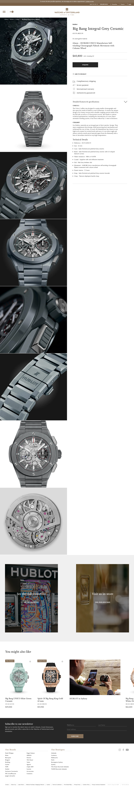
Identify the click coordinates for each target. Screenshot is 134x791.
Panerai (29, 757)
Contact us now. (90, 1)
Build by (125, 784)
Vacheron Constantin (11, 771)
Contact (7, 784)
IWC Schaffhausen (10, 773)
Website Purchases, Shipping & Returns (35, 784)
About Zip (13, 784)
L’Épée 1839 (30, 767)
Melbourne (54, 757)
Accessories (30, 771)
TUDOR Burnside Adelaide (59, 769)
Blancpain (8, 757)
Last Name (101, 725)
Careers (48, 784)
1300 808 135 (95, 4)
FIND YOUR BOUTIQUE (102, 602)
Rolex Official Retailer (124, 12)
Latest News (21, 784)
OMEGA (29, 755)
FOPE (6, 767)
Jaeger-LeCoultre (10, 776)
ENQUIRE (116, 11)
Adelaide (53, 753)
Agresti (29, 764)
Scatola (29, 769)
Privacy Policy (77, 784)
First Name (70, 725)
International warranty (85, 89)
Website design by (113, 784)
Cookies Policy (86, 784)
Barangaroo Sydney (57, 762)
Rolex (6, 755)
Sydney (53, 764)
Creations (29, 773)
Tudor (28, 762)
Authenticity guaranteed (86, 93)
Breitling (7, 762)
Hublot (18, 19)
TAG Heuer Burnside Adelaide (60, 767)
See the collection (31, 602)
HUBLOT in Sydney (26, 698)
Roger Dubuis (31, 753)
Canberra (54, 755)
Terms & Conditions (57, 784)
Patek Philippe (9, 753)
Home (6, 19)
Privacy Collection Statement (98, 784)
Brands (12, 19)
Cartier (7, 764)
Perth (52, 760)
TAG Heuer (30, 760)
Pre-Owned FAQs (68, 784)
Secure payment (83, 85)
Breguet (7, 760)
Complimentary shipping (86, 81)
